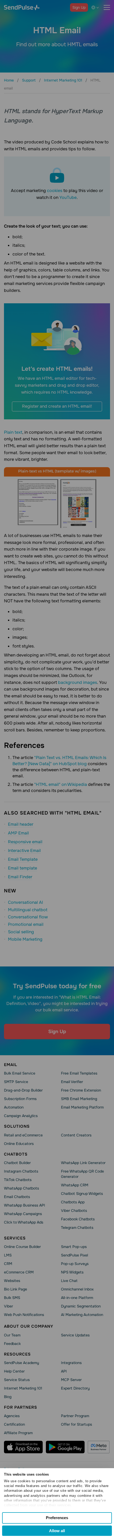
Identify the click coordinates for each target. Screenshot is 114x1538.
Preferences (57, 1517)
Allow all (57, 1530)
